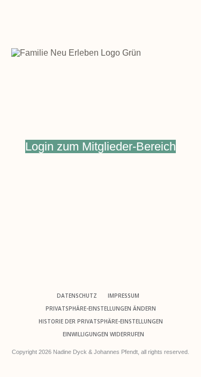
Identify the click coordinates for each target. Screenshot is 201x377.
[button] (101, 308)
